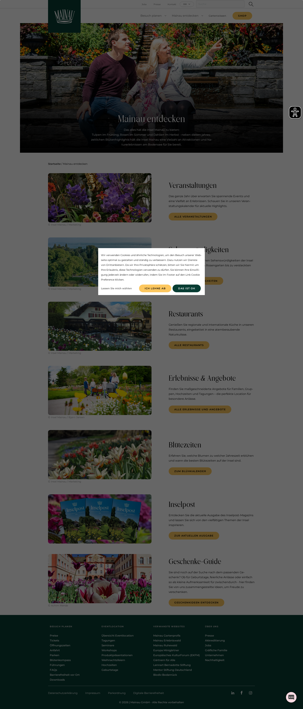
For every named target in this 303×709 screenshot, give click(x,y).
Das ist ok (186, 288)
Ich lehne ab (155, 288)
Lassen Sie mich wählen (116, 288)
